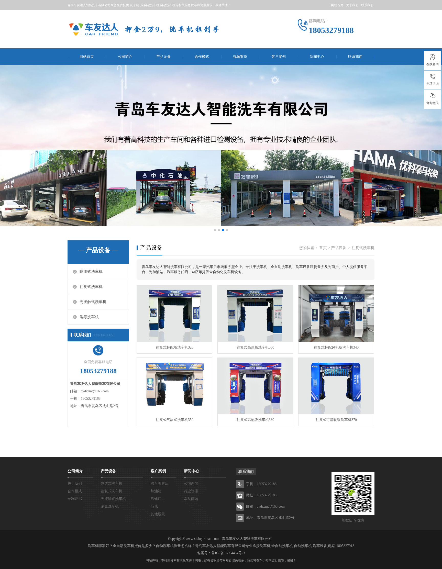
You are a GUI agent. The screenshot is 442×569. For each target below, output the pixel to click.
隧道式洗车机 (91, 272)
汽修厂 (156, 499)
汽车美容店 (160, 483)
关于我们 (352, 5)
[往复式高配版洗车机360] (255, 386)
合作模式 (202, 57)
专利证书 (75, 499)
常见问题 (191, 499)
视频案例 (240, 57)
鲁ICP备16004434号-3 (228, 553)
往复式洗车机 (91, 287)
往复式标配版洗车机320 (174, 347)
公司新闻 (191, 483)
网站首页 (337, 5)
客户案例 (278, 57)
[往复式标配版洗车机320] (174, 313)
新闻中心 (317, 57)
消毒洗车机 (89, 317)
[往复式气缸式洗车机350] (174, 386)
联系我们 (367, 5)
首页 (323, 248)
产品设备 (163, 57)
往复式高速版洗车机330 (255, 347)
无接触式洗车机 (93, 302)
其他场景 (158, 514)
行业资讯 (191, 491)
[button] (215, 230)
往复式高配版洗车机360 (255, 420)
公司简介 (125, 57)
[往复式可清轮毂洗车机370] (336, 386)
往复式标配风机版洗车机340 (336, 347)
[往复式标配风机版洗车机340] (336, 313)
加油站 (156, 491)
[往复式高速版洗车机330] (255, 313)
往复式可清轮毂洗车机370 (336, 420)
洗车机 (134, 5)
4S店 (154, 506)
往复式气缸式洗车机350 (174, 420)
